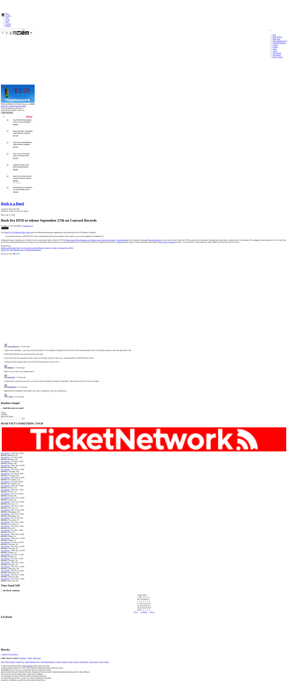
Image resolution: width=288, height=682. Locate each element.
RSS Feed (37, 658)
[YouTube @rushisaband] (27, 34)
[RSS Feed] (7, 34)
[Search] (2, 34)
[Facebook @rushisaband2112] (11, 34)
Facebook (22, 658)
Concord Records (122, 240)
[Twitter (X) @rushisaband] (23, 34)
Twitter (29, 658)
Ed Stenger (29, 666)
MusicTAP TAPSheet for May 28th (16, 232)
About (275, 51)
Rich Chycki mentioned (167, 242)
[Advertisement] (68, 6)
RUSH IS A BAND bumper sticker (13, 106)
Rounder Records (154, 240)
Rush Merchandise (279, 43)
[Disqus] (144, 312)
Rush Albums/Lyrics (280, 41)
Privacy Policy (278, 57)
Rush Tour (276, 39)
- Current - (144, 612)
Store (7, 22)
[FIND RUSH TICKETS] (18, 102)
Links (275, 49)
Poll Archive (277, 53)
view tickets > (6, 453)
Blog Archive (277, 37)
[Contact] (31, 34)
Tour (7, 18)
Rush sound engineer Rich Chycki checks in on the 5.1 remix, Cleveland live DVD (37, 248)
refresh (3, 412)
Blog (7, 14)
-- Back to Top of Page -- (10, 654)
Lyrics (7, 20)
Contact (8, 24)
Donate (8, 26)
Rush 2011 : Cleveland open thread (20, 250)
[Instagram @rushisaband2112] (15, 34)
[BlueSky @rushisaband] (19, 34)
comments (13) (27, 226)
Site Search (277, 55)
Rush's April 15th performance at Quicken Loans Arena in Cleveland (90, 240)
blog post (120, 242)
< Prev (135, 612)
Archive (8, 16)
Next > (152, 612)
